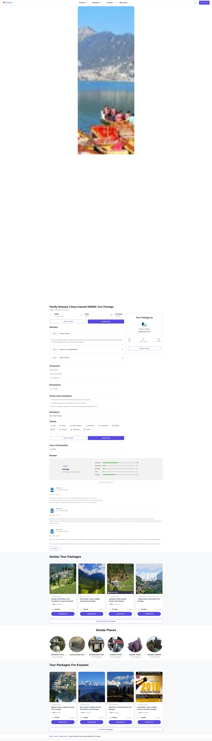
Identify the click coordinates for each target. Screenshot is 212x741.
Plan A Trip (204, 2)
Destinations (96, 2)
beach (64, 425)
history (88, 429)
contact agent (68, 321)
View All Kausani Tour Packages (106, 621)
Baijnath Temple (135, 654)
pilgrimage (76, 429)
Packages (82, 2)
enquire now (106, 321)
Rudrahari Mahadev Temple (154, 655)
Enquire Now (63, 614)
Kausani (66, 310)
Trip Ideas (110, 2)
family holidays (77, 425)
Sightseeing (123, 2)
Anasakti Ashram (116, 654)
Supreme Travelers (144, 329)
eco (54, 429)
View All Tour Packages (106, 729)
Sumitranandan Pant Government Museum (76, 655)
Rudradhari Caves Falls (57, 655)
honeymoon (104, 425)
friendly (64, 429)
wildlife (117, 425)
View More (54, 548)
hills (54, 425)
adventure (91, 425)
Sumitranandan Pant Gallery (96, 655)
